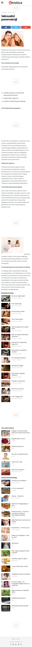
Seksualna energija (17, 365)
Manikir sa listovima (18, 446)
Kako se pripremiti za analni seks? (20, 328)
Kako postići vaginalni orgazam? (18, 374)
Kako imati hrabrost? (18, 470)
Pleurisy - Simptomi (18, 496)
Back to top (16, 639)
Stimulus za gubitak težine (20, 454)
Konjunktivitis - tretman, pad (20, 528)
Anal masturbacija (17, 319)
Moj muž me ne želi (17, 389)
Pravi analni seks (17, 304)
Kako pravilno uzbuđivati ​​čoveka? (19, 351)
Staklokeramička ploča (19, 598)
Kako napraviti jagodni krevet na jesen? (20, 552)
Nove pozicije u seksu (18, 311)
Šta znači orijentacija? (18, 296)
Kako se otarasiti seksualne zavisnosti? (20, 335)
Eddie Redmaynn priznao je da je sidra (21, 521)
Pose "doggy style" (17, 396)
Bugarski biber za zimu (18, 439)
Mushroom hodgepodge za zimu (20, 504)
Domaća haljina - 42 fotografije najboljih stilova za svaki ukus (21, 583)
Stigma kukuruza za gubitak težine (20, 591)
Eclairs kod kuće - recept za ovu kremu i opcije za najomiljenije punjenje (20, 513)
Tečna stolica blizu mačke (20, 566)
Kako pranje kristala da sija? (20, 606)
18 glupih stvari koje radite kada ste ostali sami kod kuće (21, 432)
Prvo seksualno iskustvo (19, 358)
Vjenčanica (15, 543)
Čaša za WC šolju (17, 462)
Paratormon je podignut (19, 480)
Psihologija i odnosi (6, 12)
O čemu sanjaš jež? (18, 488)
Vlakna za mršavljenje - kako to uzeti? (20, 536)
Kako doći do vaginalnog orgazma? (19, 343)
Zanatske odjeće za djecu (19, 559)
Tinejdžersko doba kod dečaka (21, 574)
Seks (14, 12)
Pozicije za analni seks (18, 381)
